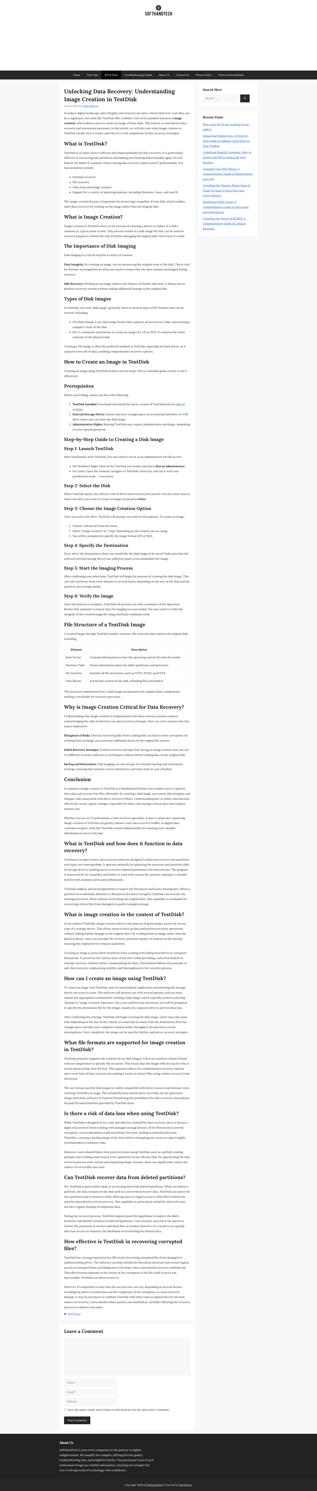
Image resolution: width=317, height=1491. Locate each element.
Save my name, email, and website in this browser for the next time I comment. (119, 1410)
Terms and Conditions (231, 74)
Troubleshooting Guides (138, 74)
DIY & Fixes (111, 74)
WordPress (185, 1485)
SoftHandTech (154, 1485)
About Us (164, 74)
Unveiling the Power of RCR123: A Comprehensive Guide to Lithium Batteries (224, 223)
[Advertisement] (158, 46)
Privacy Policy (203, 74)
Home (76, 74)
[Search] (245, 98)
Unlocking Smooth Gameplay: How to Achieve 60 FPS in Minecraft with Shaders (227, 157)
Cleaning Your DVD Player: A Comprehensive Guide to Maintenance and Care (228, 174)
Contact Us (182, 74)
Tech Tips (92, 74)
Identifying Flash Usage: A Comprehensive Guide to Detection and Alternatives (226, 207)
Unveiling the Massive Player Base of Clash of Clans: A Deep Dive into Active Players (226, 190)
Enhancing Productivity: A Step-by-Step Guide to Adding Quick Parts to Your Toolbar (226, 141)
